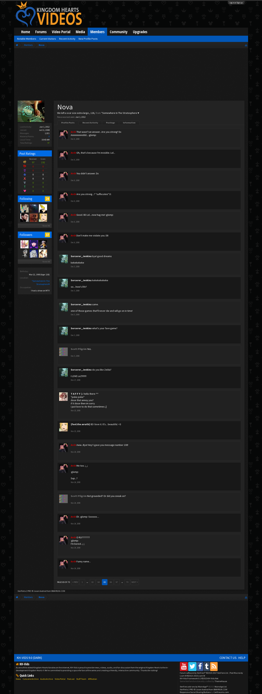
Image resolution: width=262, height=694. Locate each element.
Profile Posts (68, 122)
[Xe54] (33, 208)
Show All (46, 225)
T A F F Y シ (77, 393)
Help (241, 658)
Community (119, 31)
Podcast (71, 679)
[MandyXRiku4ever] (42, 244)
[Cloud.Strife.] (33, 253)
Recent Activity (90, 122)
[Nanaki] (33, 217)
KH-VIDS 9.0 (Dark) (29, 658)
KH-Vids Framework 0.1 (199, 678)
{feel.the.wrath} (80, 424)
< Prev (75, 582)
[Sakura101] (24, 253)
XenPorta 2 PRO (24, 591)
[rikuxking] (42, 253)
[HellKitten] (24, 208)
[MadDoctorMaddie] (24, 217)
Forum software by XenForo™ (204, 673)
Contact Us (228, 658)
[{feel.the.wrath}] (42, 217)
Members (97, 31)
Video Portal (61, 31)
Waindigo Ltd (221, 686)
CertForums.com (221, 692)
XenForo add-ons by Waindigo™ (194, 686)
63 (92, 582)
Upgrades (140, 31)
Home (25, 31)
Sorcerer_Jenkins (81, 256)
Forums (41, 31)
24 (47, 199)
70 (127, 582)
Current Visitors (47, 38)
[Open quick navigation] (246, 45)
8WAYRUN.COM (58, 591)
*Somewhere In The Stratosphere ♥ (120, 113)
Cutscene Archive (30, 679)
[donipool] (24, 244)
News (18, 679)
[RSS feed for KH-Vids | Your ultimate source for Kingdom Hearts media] (213, 666)
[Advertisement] (131, 75)
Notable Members (26, 38)
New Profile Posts (88, 38)
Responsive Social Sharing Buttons (195, 692)
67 (117, 582)
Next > (135, 582)
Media (80, 31)
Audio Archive (46, 679)
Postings (110, 122)
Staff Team (81, 679)
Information (129, 122)
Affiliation (92, 679)
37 (47, 235)
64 (98, 582)
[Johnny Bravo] (42, 208)
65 (105, 582)
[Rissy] (33, 244)
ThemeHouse (221, 681)
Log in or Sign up (236, 2)
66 (111, 582)
